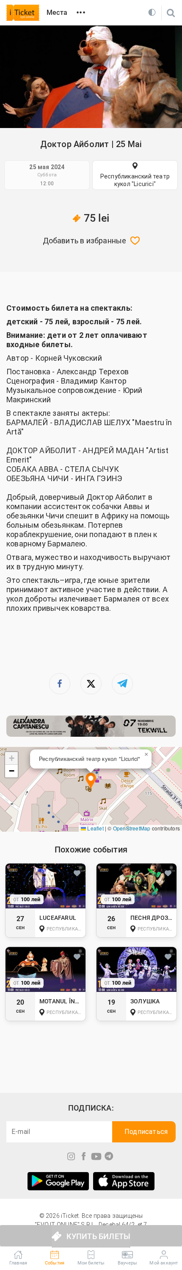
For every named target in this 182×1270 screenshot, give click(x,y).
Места (57, 12)
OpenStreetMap (132, 828)
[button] (90, 781)
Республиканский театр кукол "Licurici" (135, 180)
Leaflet (95, 828)
